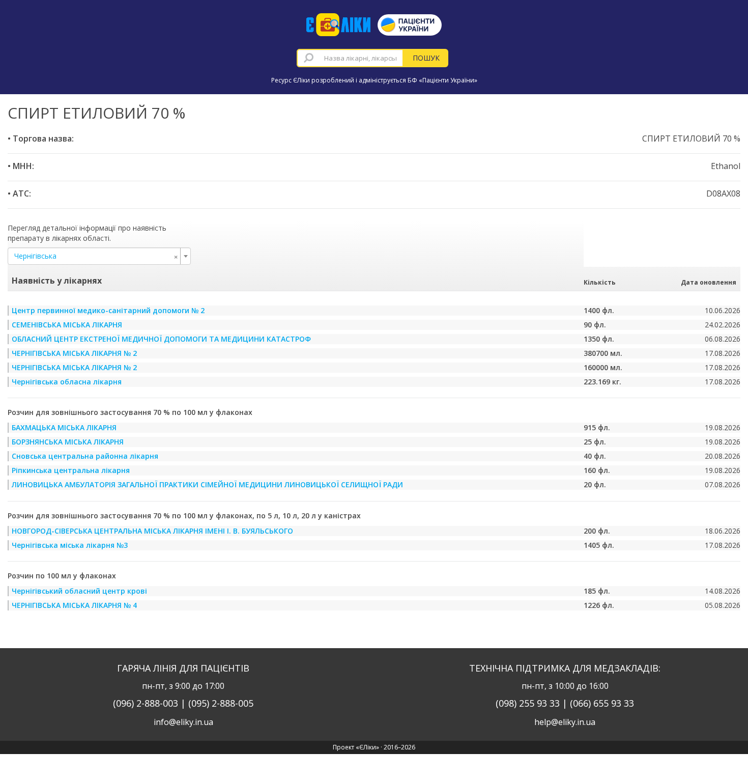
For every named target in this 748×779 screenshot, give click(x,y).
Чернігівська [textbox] (96, 256)
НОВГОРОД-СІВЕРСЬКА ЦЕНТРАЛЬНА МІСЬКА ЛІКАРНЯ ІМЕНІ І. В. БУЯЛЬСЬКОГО (152, 531)
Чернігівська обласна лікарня (67, 381)
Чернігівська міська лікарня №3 (70, 545)
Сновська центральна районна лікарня (85, 456)
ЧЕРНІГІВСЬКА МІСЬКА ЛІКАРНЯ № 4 (74, 605)
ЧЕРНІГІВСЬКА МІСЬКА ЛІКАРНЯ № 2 (74, 353)
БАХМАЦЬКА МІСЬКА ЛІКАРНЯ (64, 427)
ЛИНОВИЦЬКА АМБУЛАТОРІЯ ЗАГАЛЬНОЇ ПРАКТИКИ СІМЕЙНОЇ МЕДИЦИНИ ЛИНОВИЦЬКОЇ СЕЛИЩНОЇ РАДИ (207, 484)
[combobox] (350, 58)
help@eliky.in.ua (564, 722)
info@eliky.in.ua (183, 722)
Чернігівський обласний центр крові (79, 591)
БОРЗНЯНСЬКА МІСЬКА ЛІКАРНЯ (68, 442)
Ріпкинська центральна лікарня (71, 470)
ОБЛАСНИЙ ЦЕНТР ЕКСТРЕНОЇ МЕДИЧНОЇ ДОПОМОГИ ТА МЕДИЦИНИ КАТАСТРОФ (161, 339)
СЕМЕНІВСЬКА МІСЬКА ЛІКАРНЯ (67, 324)
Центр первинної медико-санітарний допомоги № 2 (108, 310)
